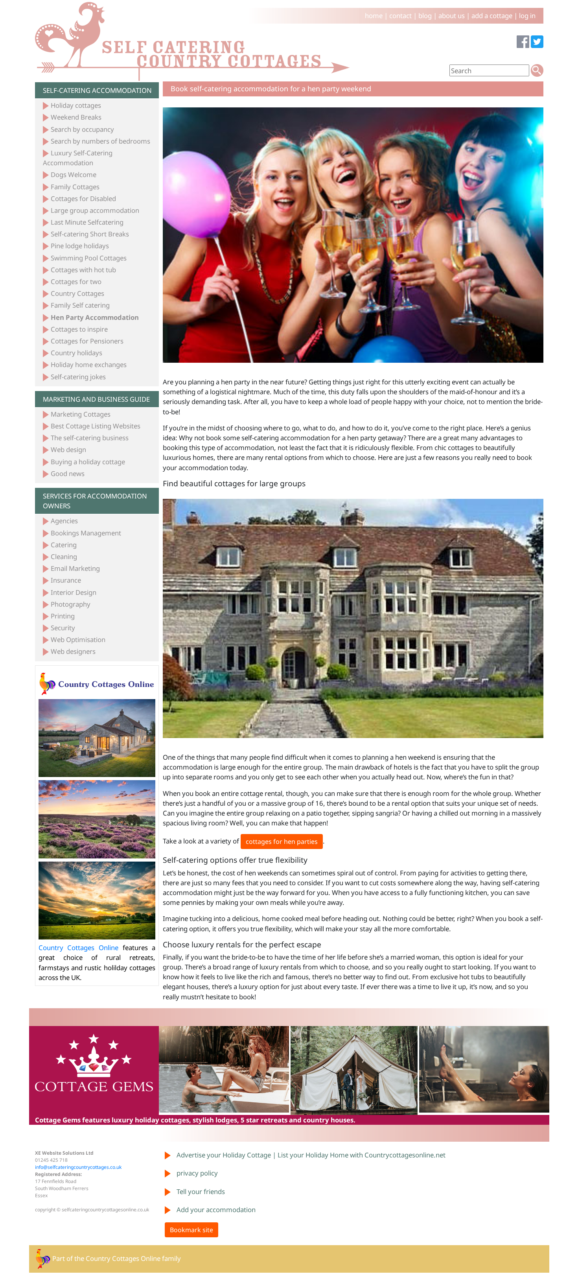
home (374, 15)
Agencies (64, 520)
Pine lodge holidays (80, 245)
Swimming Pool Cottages (89, 257)
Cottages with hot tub (83, 269)
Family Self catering (80, 305)
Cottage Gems (58, 1119)
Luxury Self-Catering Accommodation (77, 157)
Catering (64, 544)
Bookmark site (191, 1229)
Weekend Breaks (76, 117)
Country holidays (76, 352)
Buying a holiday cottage (88, 461)
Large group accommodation (95, 210)
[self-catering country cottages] (192, 41)
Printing (63, 615)
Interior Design (73, 592)
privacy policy (197, 1172)
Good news (68, 473)
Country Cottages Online (78, 947)
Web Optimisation (78, 639)
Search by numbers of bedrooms (100, 141)
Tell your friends (201, 1191)
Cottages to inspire (79, 329)
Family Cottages (75, 186)
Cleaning (64, 556)
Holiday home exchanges (89, 364)
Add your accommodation (216, 1209)
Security (63, 627)
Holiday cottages (76, 105)
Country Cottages (77, 293)
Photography (70, 604)
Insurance (66, 580)
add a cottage (491, 15)
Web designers (73, 651)
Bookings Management (86, 532)
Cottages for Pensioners (87, 340)
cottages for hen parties (282, 841)
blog (425, 15)
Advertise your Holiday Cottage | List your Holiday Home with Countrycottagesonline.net (311, 1154)
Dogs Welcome (73, 174)
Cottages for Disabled (83, 198)
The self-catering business (90, 437)
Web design (68, 449)
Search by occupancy (82, 129)
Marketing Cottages (80, 414)
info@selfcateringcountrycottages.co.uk (78, 1167)
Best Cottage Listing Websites (95, 425)
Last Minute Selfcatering (87, 222)
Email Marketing (75, 568)
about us (451, 15)
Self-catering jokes (78, 376)
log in (527, 15)
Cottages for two (76, 281)
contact (400, 15)
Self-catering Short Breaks (90, 233)
